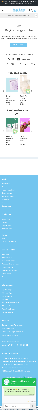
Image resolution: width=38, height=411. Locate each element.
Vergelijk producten (8, 309)
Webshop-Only (7, 228)
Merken (4, 235)
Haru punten (6, 254)
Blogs (3, 203)
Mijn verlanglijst (7, 296)
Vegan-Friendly (7, 225)
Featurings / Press (8, 196)
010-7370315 (19, 332)
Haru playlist (6, 206)
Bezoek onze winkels (8, 190)
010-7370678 (19, 325)
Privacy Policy (6, 273)
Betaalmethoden (7, 267)
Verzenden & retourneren (10, 264)
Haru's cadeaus (7, 257)
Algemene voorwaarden (9, 270)
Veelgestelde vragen (8, 261)
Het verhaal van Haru (8, 187)
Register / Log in (7, 290)
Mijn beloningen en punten (10, 302)
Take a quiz (5, 199)
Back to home (18, 44)
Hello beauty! (6, 183)
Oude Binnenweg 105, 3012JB (10, 335)
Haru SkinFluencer (8, 277)
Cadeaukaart (7, 193)
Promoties (5, 232)
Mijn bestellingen (7, 293)
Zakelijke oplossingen (9, 241)
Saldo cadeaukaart (9, 306)
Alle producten (6, 219)
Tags (3, 238)
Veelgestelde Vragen (29, 64)
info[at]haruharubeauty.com (11, 341)
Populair (4, 222)
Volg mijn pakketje (8, 312)
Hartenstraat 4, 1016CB (8, 328)
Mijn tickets (26, 59)
